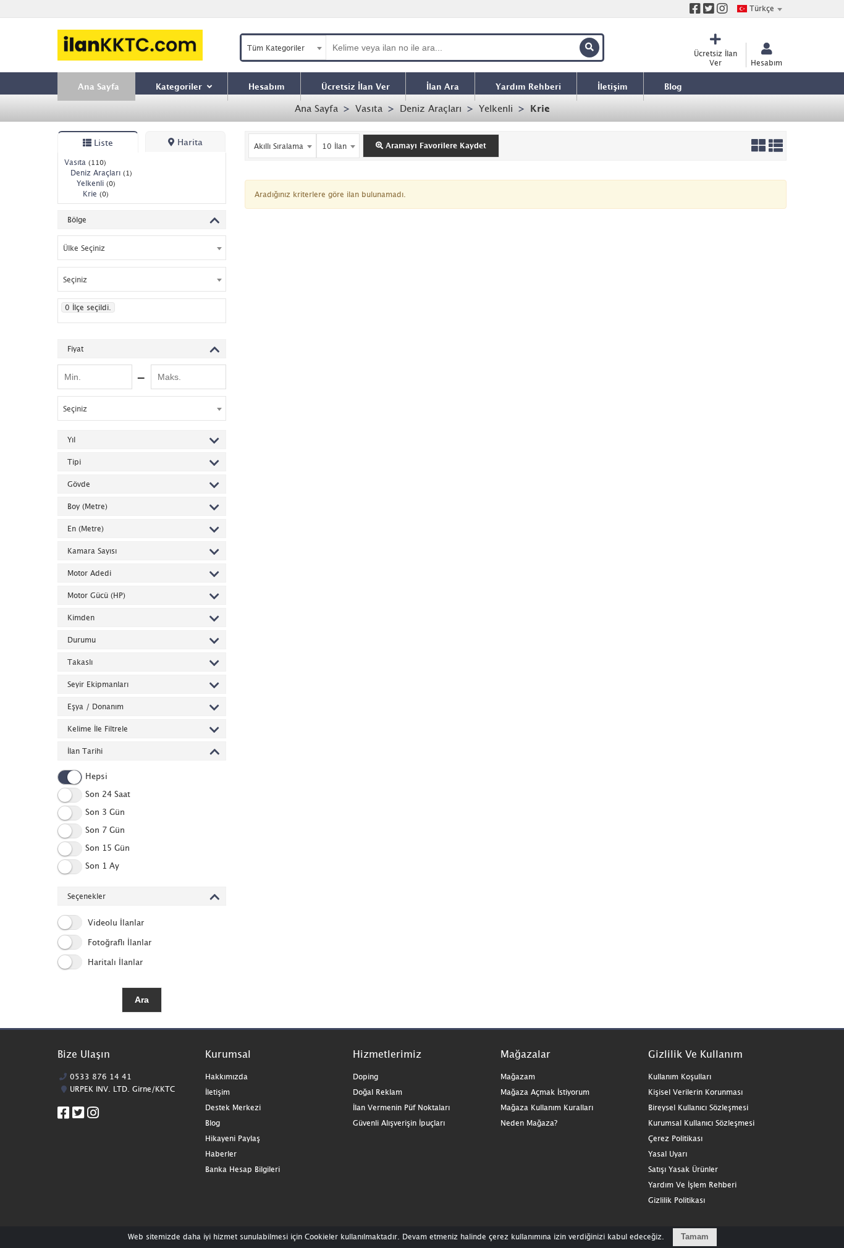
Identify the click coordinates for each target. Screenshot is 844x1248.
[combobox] (759, 8)
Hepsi (96, 777)
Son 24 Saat (107, 794)
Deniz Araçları (431, 108)
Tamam (695, 1236)
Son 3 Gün (105, 812)
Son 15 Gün (107, 848)
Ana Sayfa (316, 108)
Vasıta (368, 108)
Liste (102, 142)
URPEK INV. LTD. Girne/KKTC (122, 1089)
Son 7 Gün (105, 830)
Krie (540, 108)
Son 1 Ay (102, 866)
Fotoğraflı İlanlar (118, 942)
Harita (189, 142)
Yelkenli (496, 108)
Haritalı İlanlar (114, 962)
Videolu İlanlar (114, 922)
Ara (142, 1000)
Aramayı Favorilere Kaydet (434, 145)
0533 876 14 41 (101, 1076)
